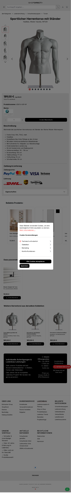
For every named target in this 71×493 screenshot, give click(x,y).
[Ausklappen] (50, 241)
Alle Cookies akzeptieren (35, 261)
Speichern (24, 266)
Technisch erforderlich (30, 241)
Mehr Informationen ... (27, 230)
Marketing (25, 248)
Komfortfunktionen (28, 251)
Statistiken (25, 245)
